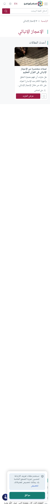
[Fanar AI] (5, 497)
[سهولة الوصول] (10, 4)
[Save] (44, 96)
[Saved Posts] (4, 4)
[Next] (3, 73)
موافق (27, 495)
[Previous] (47, 73)
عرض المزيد (28, 96)
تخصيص (34, 486)
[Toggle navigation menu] (46, 4)
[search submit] (6, 11)
